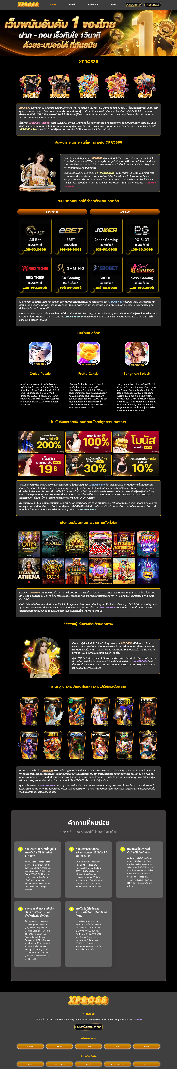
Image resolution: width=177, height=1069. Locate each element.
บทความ (113, 4)
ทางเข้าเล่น (93, 4)
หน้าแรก (52, 4)
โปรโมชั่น (72, 4)
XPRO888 (89, 1014)
